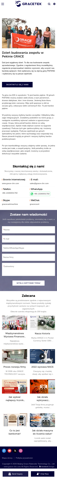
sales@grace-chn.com (39, 183)
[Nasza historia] (42, 323)
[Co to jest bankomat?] (14, 420)
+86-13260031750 (41, 194)
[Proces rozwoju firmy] (14, 356)
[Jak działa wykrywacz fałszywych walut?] (42, 386)
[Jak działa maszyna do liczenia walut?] (42, 420)
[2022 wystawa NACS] (42, 356)
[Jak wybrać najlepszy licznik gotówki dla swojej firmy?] (14, 386)
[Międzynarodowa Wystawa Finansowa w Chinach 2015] (14, 323)
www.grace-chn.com (10, 183)
